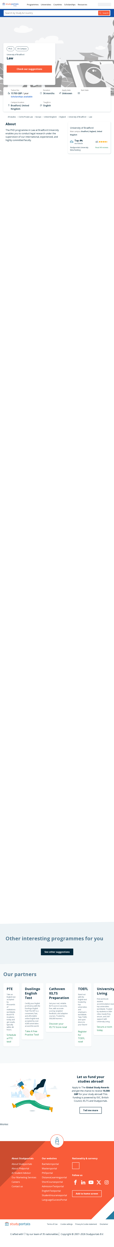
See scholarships (53, 853)
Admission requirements (20, 188)
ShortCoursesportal (52, 1181)
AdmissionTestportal (53, 1186)
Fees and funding (24, 195)
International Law (49, 574)
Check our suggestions (29, 69)
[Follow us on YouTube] (91, 1182)
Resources (82, 4)
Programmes (33, 4)
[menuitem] (33, 4)
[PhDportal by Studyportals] (11, 4)
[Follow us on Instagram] (106, 1182)
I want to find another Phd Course (75, 366)
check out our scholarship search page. (61, 910)
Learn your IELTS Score (92, 501)
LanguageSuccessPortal (54, 1199)
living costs (51, 812)
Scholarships (69, 4)
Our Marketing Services (24, 1177)
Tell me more (90, 1110)
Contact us (17, 1186)
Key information (24, 168)
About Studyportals (22, 1164)
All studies (12, 117)
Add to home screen (87, 1193)
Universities (46, 4)
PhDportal (47, 1172)
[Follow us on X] (99, 1182)
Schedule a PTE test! (11, 1038)
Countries (57, 4)
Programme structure (21, 182)
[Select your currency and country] (75, 1165)
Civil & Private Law (26, 117)
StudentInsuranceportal (54, 1195)
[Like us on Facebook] (75, 1182)
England (63, 117)
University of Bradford (15, 54)
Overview (28, 175)
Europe (38, 117)
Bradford (84, 131)
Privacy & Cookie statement (86, 1224)
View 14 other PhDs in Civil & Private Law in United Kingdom (71, 587)
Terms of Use (52, 1224)
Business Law (47, 580)
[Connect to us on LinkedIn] (83, 1182)
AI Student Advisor (21, 1172)
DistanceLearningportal (54, 1177)
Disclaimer (104, 1224)
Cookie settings (66, 1224)
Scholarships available (21, 96)
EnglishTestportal (51, 1190)
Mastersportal (49, 1168)
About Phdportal (20, 1168)
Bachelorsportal (50, 1164)
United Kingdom (50, 117)
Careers (16, 1181)
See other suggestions (57, 951)
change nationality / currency (56, 753)
